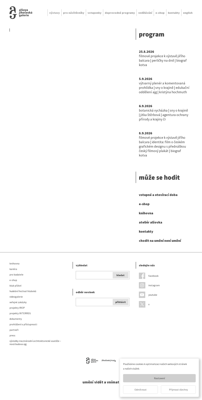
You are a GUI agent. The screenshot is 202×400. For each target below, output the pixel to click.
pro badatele (16, 274)
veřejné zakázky (18, 302)
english (188, 13)
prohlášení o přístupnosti (23, 324)
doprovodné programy (120, 13)
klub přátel (15, 285)
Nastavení (159, 378)
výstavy (54, 13)
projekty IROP (17, 307)
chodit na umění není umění (160, 240)
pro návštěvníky (73, 13)
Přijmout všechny (178, 389)
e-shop (160, 13)
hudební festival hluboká (22, 291)
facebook (153, 275)
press (12, 335)
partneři (13, 329)
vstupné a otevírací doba (158, 194)
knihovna (146, 213)
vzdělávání (145, 13)
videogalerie (16, 296)
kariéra (13, 269)
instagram (154, 285)
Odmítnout (140, 389)
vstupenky (94, 13)
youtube (152, 294)
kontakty (174, 13)
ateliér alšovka (150, 222)
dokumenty (15, 318)
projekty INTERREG (20, 313)
